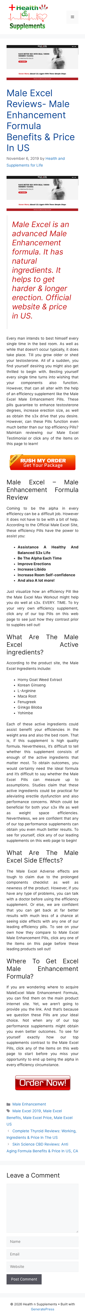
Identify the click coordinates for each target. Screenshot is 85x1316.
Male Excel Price (37, 1117)
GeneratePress (42, 1309)
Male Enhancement (29, 1104)
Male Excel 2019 (26, 1111)
